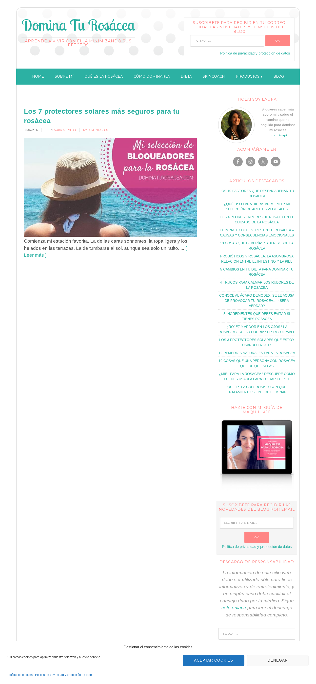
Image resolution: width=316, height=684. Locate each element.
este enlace (233, 607)
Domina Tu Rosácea (78, 25)
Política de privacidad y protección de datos (64, 675)
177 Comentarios (95, 130)
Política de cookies (20, 675)
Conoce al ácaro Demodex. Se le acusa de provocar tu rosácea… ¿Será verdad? (256, 300)
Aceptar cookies (213, 660)
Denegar (278, 660)
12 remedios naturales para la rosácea (256, 353)
